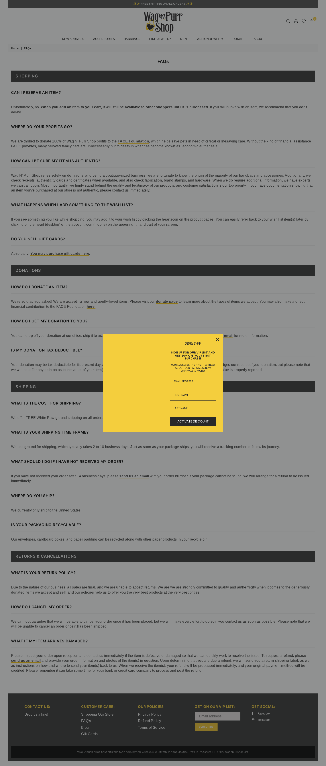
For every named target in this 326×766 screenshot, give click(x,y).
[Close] (217, 339)
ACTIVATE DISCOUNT (193, 421)
